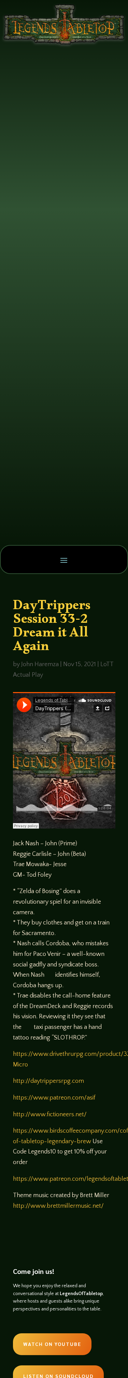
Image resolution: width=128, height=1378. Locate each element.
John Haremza (40, 664)
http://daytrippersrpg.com (48, 1081)
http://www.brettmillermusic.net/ (58, 1206)
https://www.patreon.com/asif (54, 1097)
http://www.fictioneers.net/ (50, 1114)
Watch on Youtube (52, 1344)
